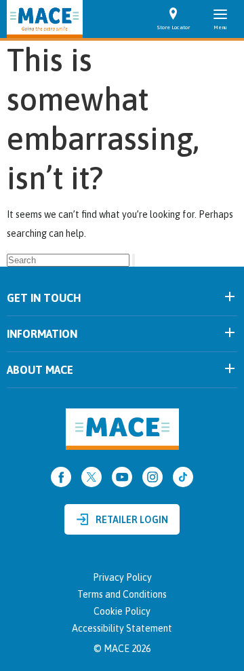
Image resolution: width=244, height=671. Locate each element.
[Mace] (45, 19)
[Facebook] (61, 477)
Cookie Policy (122, 611)
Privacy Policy (122, 577)
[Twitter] (91, 477)
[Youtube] (122, 477)
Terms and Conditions (122, 594)
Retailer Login (132, 519)
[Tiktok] (183, 477)
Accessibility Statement (122, 628)
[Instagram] (152, 477)
